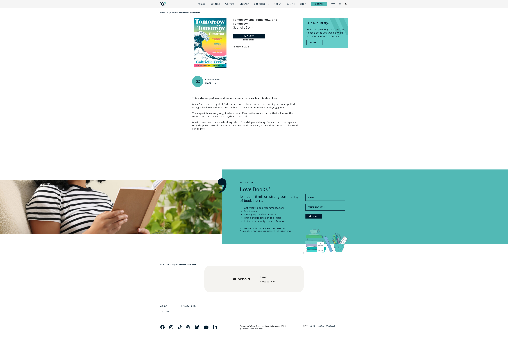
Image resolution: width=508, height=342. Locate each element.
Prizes (201, 4)
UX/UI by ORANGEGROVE (322, 326)
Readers (215, 4)
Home (162, 13)
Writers (230, 4)
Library (244, 4)
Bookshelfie (261, 4)
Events (291, 4)
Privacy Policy (188, 305)
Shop (303, 4)
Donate (319, 4)
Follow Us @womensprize (175, 264)
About (278, 4)
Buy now (249, 36)
